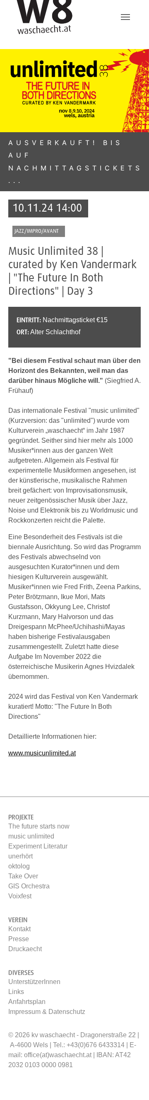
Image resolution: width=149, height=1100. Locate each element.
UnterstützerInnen (34, 981)
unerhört (20, 856)
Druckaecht (25, 948)
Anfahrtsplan (27, 1001)
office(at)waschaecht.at (57, 1054)
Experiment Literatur (37, 846)
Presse (18, 938)
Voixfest (19, 896)
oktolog (19, 866)
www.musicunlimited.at (42, 753)
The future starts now (39, 826)
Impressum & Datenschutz (46, 1011)
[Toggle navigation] (125, 17)
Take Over (23, 876)
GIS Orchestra (29, 886)
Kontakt (19, 928)
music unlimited (31, 836)
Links (16, 991)
